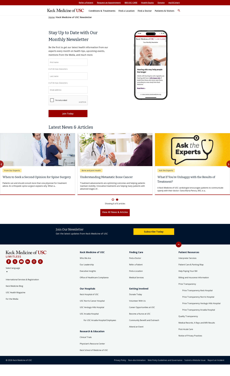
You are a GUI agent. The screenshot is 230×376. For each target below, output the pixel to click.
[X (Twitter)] (15, 261)
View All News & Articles (115, 212)
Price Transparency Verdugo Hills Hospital (201, 303)
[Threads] (40, 261)
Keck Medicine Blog (14, 286)
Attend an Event (136, 326)
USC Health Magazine (15, 292)
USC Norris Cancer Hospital (92, 301)
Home (52, 17)
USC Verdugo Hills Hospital (92, 307)
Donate (161, 2)
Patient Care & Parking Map (191, 264)
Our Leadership (87, 264)
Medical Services (136, 277)
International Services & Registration (22, 279)
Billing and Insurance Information (193, 277)
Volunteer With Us (137, 301)
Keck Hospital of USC (89, 294)
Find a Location (136, 271)
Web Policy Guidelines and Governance (165, 360)
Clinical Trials (86, 337)
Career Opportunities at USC (142, 307)
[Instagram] (34, 261)
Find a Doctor (135, 258)
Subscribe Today (154, 231)
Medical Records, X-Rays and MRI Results (196, 322)
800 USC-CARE (131, 2)
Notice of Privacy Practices (190, 335)
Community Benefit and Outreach (144, 320)
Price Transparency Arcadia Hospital (198, 310)
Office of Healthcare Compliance (94, 277)
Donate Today (135, 294)
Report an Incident (216, 360)
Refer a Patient (86, 2)
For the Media (12, 299)
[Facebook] (9, 261)
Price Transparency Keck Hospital (197, 290)
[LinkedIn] (28, 261)
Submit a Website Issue (194, 360)
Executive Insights (88, 271)
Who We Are (85, 258)
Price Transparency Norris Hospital (198, 297)
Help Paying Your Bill (187, 271)
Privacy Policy (120, 360)
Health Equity (147, 2)
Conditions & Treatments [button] (102, 10)
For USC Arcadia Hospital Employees (100, 320)
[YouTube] (21, 261)
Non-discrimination (137, 360)
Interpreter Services (187, 258)
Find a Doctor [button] (145, 10)
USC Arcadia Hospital (89, 313)
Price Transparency (187, 284)
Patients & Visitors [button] (164, 10)
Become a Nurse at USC (139, 313)
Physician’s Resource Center (92, 343)
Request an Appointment (109, 2)
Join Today (68, 113)
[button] (178, 9)
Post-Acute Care (185, 329)
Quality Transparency (188, 316)
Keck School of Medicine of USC (94, 350)
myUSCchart (174, 2)
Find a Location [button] (126, 10)
